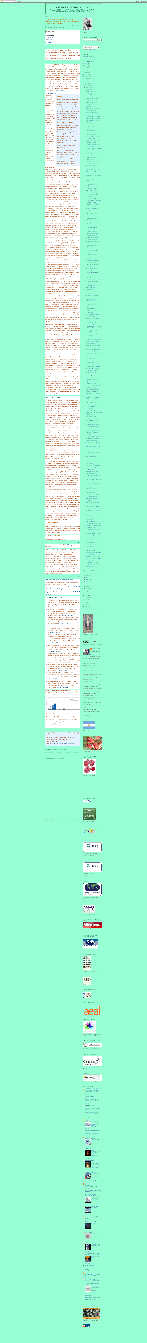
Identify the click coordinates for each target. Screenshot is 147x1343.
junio (87, 577)
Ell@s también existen (91, 123)
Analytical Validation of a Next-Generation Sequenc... (93, 307)
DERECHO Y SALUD (90, 1138)
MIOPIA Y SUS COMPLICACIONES (95, 1208)
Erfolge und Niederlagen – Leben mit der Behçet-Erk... (93, 145)
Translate (94, 49)
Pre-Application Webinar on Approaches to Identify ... (92, 409)
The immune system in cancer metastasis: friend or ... (92, 261)
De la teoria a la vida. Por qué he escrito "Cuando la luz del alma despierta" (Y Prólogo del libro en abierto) (95, 1165)
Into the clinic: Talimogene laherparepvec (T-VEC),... (92, 257)
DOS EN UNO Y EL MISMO (91, 1186)
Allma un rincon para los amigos (92, 1297)
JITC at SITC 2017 (90, 216)
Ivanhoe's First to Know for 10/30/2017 (92, 417)
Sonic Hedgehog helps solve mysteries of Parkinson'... (92, 487)
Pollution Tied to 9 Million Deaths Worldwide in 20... (92, 563)
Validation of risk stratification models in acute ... (93, 334)
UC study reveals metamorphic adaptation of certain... (93, 491)
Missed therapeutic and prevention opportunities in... (93, 323)
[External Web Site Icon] (49, 594)
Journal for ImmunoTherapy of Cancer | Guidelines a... (92, 226)
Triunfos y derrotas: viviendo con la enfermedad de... (93, 129)
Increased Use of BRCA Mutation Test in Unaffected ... (93, 327)
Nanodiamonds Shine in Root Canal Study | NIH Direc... (92, 183)
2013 (86, 597)
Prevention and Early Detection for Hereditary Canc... (93, 413)
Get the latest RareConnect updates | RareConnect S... (92, 125)
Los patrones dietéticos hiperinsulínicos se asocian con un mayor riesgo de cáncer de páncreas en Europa (93, 1133)
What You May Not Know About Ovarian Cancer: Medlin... (93, 162)
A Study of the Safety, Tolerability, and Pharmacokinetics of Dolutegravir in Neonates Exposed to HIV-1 (92, 1092)
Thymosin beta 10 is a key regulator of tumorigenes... (92, 460)
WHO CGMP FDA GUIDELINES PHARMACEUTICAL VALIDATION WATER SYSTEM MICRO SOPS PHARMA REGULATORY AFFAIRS (93, 1192)
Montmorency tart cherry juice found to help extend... (93, 484)
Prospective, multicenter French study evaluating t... (93, 342)
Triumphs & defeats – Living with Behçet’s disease (93, 152)
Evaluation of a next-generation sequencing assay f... (93, 303)
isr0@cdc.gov (69, 545)
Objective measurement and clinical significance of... (92, 269)
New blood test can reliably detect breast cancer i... (93, 545)
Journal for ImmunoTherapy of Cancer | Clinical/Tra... (92, 234)
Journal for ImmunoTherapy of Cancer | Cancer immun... (92, 280)
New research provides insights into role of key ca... (93, 511)
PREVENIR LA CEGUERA (91, 1206)
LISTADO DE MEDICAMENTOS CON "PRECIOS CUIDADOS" (92, 1275)
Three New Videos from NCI (92, 430)
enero (87, 588)
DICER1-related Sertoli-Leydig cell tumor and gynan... (93, 350)
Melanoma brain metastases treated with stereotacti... (92, 273)
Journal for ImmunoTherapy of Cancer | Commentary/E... (92, 230)
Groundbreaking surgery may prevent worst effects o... (92, 296)
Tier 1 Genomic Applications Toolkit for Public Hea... (92, 405)
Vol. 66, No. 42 (49, 37)
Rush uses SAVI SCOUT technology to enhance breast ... (93, 522)
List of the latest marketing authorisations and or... (92, 97)
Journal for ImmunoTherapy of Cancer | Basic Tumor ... (92, 246)
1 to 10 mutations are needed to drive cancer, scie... (93, 315)
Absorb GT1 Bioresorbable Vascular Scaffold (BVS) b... (92, 212)
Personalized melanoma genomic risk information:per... (93, 346)
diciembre (88, 85)
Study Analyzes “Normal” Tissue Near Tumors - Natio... (93, 382)
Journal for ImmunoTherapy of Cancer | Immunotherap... (92, 222)
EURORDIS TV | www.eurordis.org (93, 120)
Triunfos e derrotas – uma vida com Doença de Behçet (92, 133)
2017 (86, 83)
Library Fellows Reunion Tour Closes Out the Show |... (92, 197)
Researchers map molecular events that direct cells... (93, 514)
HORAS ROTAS (88, 1149)
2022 (86, 72)
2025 (86, 65)
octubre (88, 89)
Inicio (64, 819)
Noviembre (87, 1218)
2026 (86, 63)
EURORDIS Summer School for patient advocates (93, 113)
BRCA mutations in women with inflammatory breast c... (93, 369)
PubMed (70, 615)
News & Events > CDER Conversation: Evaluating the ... (93, 567)
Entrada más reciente (50, 819)
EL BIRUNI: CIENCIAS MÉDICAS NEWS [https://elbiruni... (91, 93)
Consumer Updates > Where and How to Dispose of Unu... (93, 443)
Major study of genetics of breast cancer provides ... (93, 357)
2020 (86, 76)
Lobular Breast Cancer (91, 450)
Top (78, 396)
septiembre (88, 570)
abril (87, 581)
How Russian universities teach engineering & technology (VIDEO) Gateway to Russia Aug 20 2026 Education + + (92, 1100)
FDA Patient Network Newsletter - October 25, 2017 (93, 427)
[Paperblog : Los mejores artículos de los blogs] (87, 802)
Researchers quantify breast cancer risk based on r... (93, 319)
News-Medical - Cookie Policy (93, 556)
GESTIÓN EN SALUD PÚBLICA (93, 1089)
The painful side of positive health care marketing (93, 530)
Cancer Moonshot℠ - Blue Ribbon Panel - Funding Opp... (93, 193)
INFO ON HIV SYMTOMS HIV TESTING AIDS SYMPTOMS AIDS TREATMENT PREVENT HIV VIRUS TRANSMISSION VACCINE (92, 1281)
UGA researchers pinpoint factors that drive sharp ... (93, 534)
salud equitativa (96, 648)
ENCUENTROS (88, 1232)
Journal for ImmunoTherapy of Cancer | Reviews (92, 219)
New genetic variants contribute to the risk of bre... (93, 559)
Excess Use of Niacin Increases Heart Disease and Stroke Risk (95, 1199)
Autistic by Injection (89, 1243)
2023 (86, 70)
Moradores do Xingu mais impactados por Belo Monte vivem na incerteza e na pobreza (92, 1268)
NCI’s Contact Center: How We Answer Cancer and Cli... (93, 439)
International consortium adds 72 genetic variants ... (93, 394)
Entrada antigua (76, 819)
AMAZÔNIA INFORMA (90, 1265)
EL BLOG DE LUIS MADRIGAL (89, 1184)
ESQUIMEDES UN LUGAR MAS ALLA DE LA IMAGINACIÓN (93, 1254)
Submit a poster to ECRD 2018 (93, 118)
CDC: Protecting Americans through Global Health (92, 421)
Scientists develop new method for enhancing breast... (93, 549)
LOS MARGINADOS (90, 1105)
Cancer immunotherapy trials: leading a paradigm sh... (92, 249)
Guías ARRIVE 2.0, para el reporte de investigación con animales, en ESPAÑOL (95, 1124)
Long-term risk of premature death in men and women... (93, 476)
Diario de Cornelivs (89, 1160)
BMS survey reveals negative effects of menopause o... (92, 472)
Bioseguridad (88, 1120)
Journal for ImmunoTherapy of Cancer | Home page (92, 284)
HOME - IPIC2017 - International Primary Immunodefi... (93, 109)
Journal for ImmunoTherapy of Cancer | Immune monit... (92, 276)
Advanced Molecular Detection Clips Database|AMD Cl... (93, 398)
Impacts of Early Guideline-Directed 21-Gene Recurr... (92, 378)
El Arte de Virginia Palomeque (92, 1221)
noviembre (88, 87)
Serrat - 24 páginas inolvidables (95, 1234)
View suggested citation (51, 93)
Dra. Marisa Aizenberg (90, 1172)
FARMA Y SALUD (89, 1273)
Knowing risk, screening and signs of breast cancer (93, 553)
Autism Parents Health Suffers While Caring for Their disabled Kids (95, 1246)
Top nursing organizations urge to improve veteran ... (93, 468)
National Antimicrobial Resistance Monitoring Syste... (93, 176)
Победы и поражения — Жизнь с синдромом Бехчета (93, 141)
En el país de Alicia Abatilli (91, 1217)
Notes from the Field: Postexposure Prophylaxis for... (93, 166)
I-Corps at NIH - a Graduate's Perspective (92, 433)
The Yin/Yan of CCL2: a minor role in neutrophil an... (93, 453)
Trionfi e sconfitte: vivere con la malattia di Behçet (93, 137)
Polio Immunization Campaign (93, 424)
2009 (86, 606)
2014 (86, 595)
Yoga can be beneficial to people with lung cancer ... (93, 518)
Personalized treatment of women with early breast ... (93, 361)
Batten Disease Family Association (91, 105)
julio (87, 575)
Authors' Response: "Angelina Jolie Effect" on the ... (92, 330)
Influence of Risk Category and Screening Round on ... (93, 354)
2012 (86, 600)
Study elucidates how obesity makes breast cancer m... (92, 538)
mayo (87, 579)
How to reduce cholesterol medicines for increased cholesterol (95, 1288)
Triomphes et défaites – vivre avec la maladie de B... (93, 149)
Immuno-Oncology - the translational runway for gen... (93, 338)
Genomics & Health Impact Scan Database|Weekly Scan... (93, 401)
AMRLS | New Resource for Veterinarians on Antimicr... (92, 172)
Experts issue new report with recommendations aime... (92, 495)
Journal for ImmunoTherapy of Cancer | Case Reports (92, 242)
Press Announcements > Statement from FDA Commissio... (93, 187)
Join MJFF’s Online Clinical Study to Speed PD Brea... (93, 201)
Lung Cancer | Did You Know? (93, 436)
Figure (50, 245)
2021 (86, 74)
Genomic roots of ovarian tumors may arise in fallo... (93, 526)
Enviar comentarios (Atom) (58, 823)
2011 (86, 602)
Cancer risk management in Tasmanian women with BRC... (93, 365)
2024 (86, 67)
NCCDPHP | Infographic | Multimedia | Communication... (93, 464)
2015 (86, 593)
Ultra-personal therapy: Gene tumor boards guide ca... (92, 390)
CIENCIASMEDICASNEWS (73, 7)
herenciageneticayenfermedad (92, 1130)
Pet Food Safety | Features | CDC (93, 169)
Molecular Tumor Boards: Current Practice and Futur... (93, 386)
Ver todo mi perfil (88, 715)
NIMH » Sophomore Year (91, 190)
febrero (87, 586)
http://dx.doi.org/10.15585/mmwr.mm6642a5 (62, 743)
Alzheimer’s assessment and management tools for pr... (92, 209)
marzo (87, 584)
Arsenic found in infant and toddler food (92, 499)
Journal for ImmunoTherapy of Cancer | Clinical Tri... (92, 238)
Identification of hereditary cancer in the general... (93, 311)
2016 (86, 591)
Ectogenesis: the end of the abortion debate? (92, 300)
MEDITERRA (88, 1295)
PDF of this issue (49, 42)
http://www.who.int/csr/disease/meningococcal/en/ (59, 579)
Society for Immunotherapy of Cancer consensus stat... (92, 253)
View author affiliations (59, 90)
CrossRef (64, 615)
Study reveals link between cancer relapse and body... (93, 480)
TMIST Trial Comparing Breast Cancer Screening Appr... (93, 205)
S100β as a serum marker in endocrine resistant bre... (92, 457)
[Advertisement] (58, 806)
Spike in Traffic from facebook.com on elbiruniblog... (90, 157)
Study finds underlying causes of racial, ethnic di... (93, 507)
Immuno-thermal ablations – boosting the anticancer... (92, 265)
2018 (86, 81)
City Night (93, 1223)
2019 (86, 78)
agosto (87, 573)
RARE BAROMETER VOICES (93, 116)
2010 (86, 604)
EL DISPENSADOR (89, 1096)
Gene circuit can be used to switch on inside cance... (93, 503)
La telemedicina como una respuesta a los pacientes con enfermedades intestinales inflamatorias (95, 1177)
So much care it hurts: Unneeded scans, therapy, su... (93, 541)
